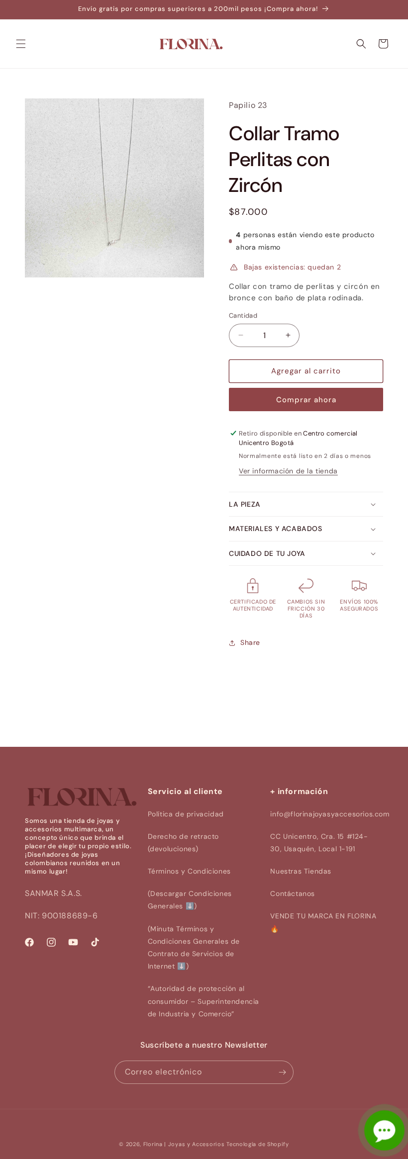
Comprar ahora (306, 400)
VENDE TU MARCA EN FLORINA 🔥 (323, 922)
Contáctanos (292, 893)
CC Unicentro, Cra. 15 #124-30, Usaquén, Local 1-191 (319, 842)
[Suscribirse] (282, 1072)
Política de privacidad (186, 813)
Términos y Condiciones (189, 871)
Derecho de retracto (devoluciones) (183, 842)
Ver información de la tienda (288, 470)
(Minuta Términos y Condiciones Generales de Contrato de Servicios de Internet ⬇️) (194, 947)
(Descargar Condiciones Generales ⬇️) (190, 899)
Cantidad (243, 315)
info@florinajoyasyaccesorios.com (329, 813)
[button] (21, 44)
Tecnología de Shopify (257, 1144)
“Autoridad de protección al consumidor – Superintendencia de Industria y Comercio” (203, 1001)
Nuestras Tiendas (300, 871)
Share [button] (250, 642)
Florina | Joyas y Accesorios (184, 1144)
